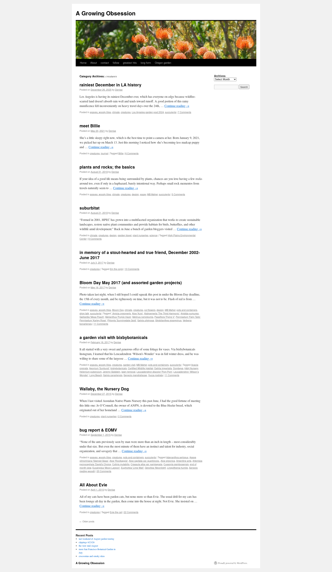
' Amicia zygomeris (121, 313)
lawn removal (128, 371)
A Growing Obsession (105, 13)
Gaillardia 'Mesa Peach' (92, 316)
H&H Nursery (191, 368)
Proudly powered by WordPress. (233, 562)
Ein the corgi (116, 269)
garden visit (129, 364)
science (153, 235)
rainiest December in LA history (110, 85)
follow (116, 62)
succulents (170, 112)
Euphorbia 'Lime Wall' (132, 467)
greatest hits (130, 62)
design (135, 194)
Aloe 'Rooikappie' (119, 460)
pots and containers (187, 309)
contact (105, 62)
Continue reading (176, 106)
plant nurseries (140, 235)
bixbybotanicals (118, 368)
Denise (119, 89)
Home (83, 62)
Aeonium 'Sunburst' (99, 368)
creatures (126, 112)
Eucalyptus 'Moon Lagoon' (106, 467)
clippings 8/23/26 (87, 542)
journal (104, 153)
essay (143, 194)
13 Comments (132, 269)
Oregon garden (163, 62)
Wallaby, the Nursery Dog (104, 389)
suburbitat (90, 208)
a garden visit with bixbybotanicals (114, 337)
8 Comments (132, 153)
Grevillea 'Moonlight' (155, 467)
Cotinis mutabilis (120, 464)
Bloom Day (118, 309)
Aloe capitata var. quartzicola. (144, 460)
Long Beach (95, 375)
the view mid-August (88, 545)
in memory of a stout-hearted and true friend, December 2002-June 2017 (140, 254)
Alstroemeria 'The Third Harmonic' (161, 313)
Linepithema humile (177, 467)
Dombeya (178, 368)
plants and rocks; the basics (107, 167)
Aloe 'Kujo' (137, 313)
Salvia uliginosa (145, 320)
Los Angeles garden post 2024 (148, 112)
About (93, 62)
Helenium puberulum (91, 371)
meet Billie (90, 126)
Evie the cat (116, 512)
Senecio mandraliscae (135, 375)
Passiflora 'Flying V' (164, 316)
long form (146, 62)
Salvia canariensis (112, 375)
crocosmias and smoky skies (92, 556)
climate (116, 112)
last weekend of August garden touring (96, 538)
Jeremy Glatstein (111, 371)
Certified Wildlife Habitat (140, 368)
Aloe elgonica (168, 460)
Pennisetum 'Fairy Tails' (188, 316)
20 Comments (104, 471)
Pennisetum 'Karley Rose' (93, 320)
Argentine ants (183, 460)
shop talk (84, 313)
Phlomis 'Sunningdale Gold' (121, 320)
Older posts (87, 521)
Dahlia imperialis (163, 368)
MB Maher (152, 194)
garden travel (125, 235)
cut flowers (149, 309)
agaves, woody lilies (100, 112)
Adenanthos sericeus (177, 457)
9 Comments (95, 238)
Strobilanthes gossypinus (168, 320)
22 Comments (131, 512)
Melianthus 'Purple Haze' (118, 316)
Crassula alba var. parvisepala (146, 464)
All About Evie (93, 485)
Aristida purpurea (190, 313)
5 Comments (178, 194)
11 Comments (101, 323)
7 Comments (184, 112)
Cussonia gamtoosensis (176, 464)
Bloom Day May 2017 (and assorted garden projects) (131, 282)
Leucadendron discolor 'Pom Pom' (154, 371)
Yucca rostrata (155, 375)
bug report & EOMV (98, 430)
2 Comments (124, 416)
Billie (121, 153)
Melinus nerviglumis (142, 316)
